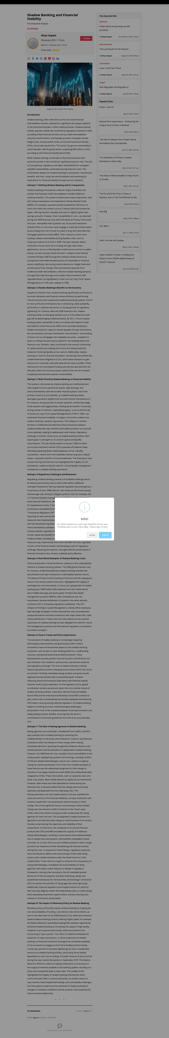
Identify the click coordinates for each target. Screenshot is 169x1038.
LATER (92, 535)
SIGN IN (105, 535)
